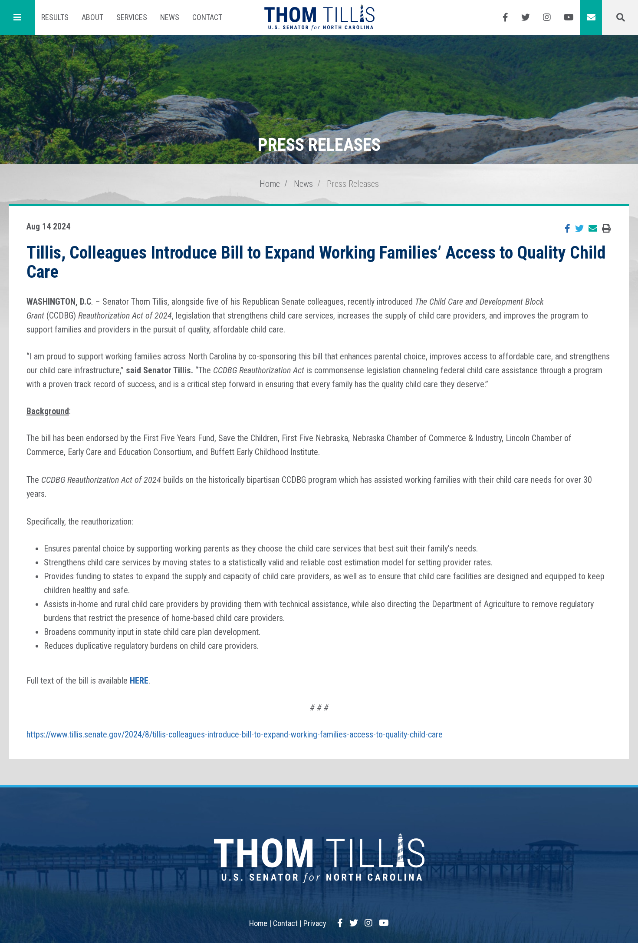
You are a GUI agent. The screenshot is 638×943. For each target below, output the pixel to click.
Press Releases (353, 184)
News (169, 17)
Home (270, 184)
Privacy (314, 923)
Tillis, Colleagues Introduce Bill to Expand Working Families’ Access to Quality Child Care (316, 262)
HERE (139, 680)
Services (131, 17)
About (92, 17)
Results (55, 17)
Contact (207, 17)
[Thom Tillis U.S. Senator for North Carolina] (319, 17)
